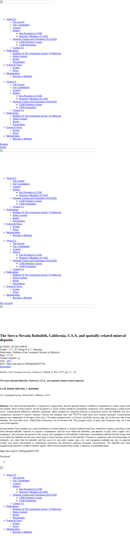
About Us (11, 19)
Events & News (14, 64)
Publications (12, 50)
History (16, 30)
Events (16, 67)
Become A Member (22, 76)
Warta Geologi (20, 56)
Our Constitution (21, 24)
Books (16, 59)
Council (17, 27)
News (16, 70)
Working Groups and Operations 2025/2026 (35, 39)
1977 (9, 361)
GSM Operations (27, 44)
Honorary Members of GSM (33, 36)
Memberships (13, 73)
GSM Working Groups (30, 42)
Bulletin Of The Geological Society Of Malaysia (37, 53)
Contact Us (18, 47)
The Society (19, 22)
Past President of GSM (30, 33)
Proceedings (19, 62)
